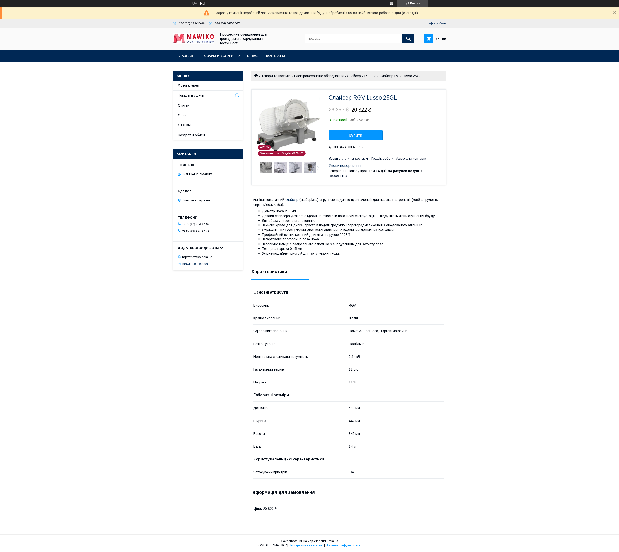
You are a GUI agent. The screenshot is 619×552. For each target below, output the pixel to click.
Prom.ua (332, 541)
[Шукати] (408, 38)
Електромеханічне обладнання (319, 76)
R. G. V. (370, 76)
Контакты (275, 56)
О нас (252, 56)
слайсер (291, 200)
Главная (185, 56)
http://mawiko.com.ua (197, 257)
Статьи (183, 105)
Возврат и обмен (191, 135)
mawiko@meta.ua (195, 264)
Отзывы (184, 125)
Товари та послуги (275, 76)
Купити (355, 135)
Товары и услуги (217, 56)
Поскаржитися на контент (306, 545)
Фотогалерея (188, 85)
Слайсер (354, 76)
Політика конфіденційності (344, 545)
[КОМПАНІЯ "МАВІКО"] (193, 42)
